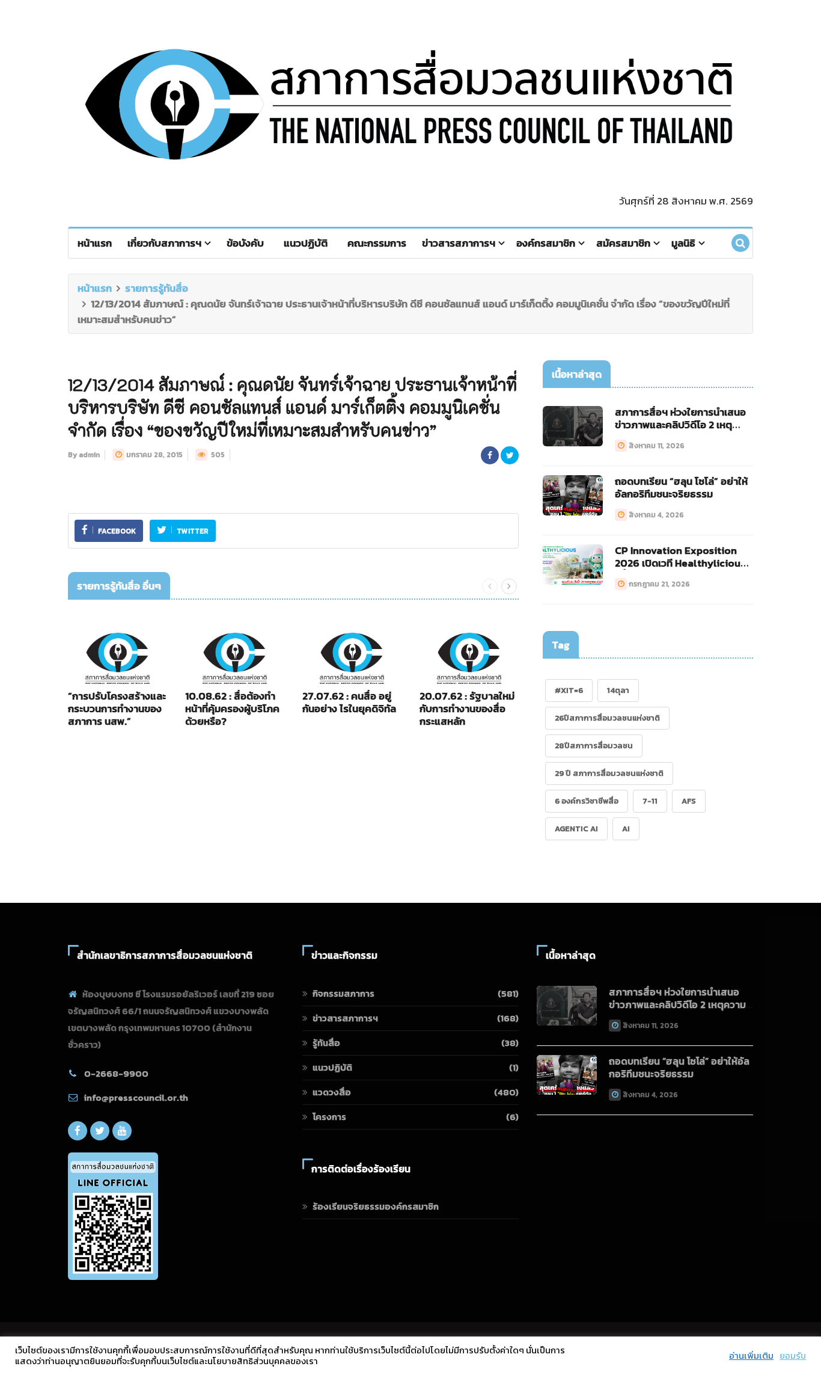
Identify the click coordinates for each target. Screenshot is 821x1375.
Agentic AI (576, 828)
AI (626, 828)
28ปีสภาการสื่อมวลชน (594, 745)
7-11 (650, 801)
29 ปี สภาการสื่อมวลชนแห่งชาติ (609, 773)
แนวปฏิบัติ (306, 243)
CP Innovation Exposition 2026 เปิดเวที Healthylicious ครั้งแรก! (680, 563)
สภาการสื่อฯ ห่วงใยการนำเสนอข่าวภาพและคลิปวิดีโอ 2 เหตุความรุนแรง (680, 424)
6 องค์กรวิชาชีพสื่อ (586, 801)
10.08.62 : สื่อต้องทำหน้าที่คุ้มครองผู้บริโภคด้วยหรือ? (232, 708)
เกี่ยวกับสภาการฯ (164, 243)
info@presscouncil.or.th (136, 1097)
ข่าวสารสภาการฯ (458, 243)
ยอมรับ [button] (793, 1355)
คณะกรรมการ (376, 243)
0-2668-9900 (116, 1073)
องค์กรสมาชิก (545, 243)
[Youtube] (122, 1130)
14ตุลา (618, 690)
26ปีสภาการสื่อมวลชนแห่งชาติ (607, 718)
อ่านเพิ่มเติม (751, 1355)
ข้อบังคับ (245, 243)
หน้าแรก (95, 243)
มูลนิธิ (683, 243)
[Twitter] (99, 1130)
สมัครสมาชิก (623, 243)
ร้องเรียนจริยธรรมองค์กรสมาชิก (376, 1206)
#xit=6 (569, 690)
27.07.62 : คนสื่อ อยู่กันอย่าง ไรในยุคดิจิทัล (349, 702)
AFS (689, 801)
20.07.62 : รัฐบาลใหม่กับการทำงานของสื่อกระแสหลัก (467, 708)
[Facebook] (77, 1130)
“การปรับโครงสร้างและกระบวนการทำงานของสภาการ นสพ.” (117, 708)
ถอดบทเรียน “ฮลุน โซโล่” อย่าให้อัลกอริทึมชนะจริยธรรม (681, 487)
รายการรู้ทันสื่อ (156, 288)
